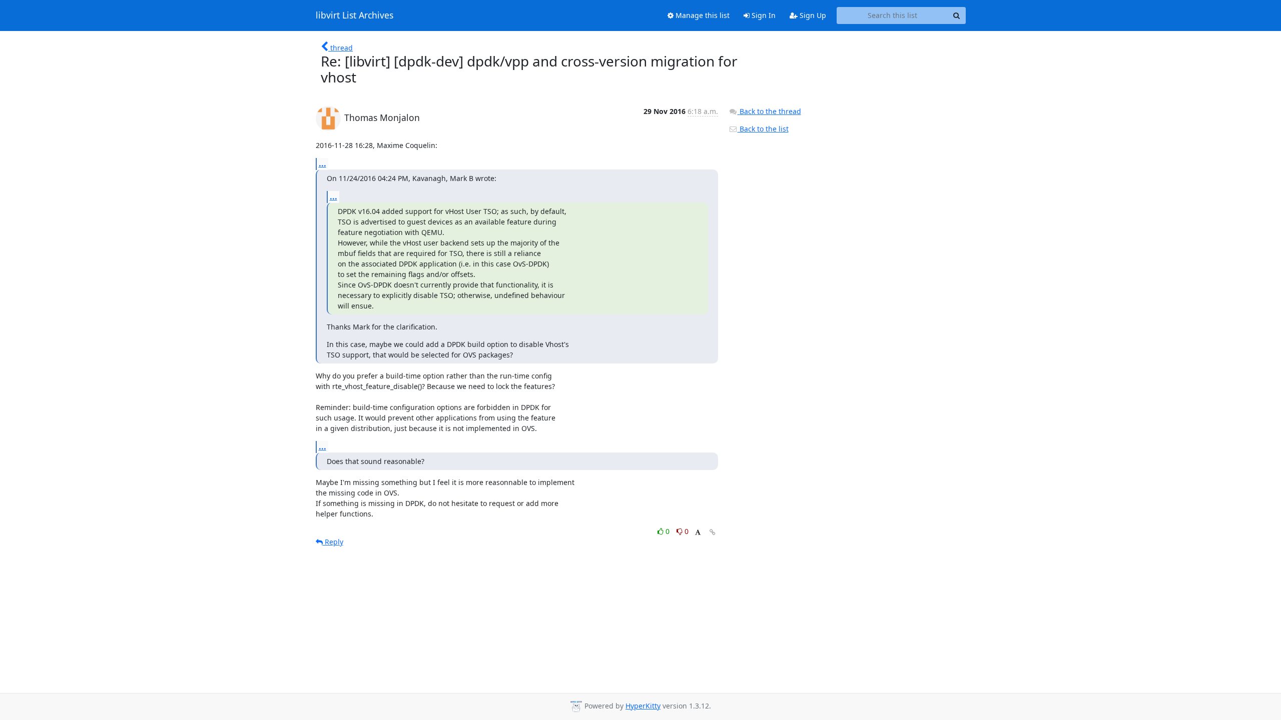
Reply (333, 541)
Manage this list (702, 15)
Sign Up (812, 15)
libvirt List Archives (354, 16)
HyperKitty (643, 705)
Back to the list (763, 129)
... (322, 163)
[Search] (957, 15)
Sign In (763, 15)
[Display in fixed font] (698, 533)
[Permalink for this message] (712, 532)
